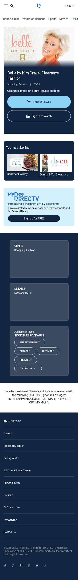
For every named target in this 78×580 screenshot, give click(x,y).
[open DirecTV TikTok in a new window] (45, 565)
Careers (8, 433)
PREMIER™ (26, 359)
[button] (6, 6)
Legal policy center (14, 445)
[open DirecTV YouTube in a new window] (37, 565)
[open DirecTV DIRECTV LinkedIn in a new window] (5, 565)
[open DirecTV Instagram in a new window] (29, 565)
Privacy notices (12, 482)
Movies (63, 19)
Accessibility (10, 519)
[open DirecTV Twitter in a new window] (21, 565)
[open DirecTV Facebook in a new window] (13, 565)
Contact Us (10, 532)
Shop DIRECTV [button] (42, 102)
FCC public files (12, 507)
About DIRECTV (12, 421)
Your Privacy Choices (19, 470)
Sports (52, 19)
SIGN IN (69, 6)
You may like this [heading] (17, 148)
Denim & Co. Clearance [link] (54, 174)
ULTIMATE (48, 351)
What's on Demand (34, 19)
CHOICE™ (25, 351)
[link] (22, 162)
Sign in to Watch (42, 116)
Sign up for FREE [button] (34, 218)
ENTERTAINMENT (30, 342)
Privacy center (11, 458)
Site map (8, 495)
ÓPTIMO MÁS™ (28, 368)
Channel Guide (10, 19)
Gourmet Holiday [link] (17, 174)
